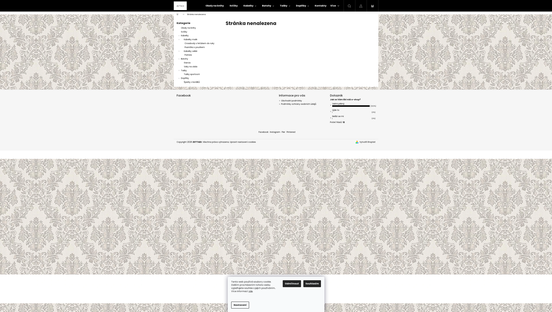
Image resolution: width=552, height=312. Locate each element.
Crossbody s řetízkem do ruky (199, 43)
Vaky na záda (190, 66)
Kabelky (185, 35)
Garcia (187, 62)
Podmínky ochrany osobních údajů (298, 104)
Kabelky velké (190, 51)
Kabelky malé (190, 39)
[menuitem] (215, 6)
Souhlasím (312, 283)
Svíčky (184, 31)
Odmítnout (292, 283)
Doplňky (185, 78)
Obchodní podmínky (291, 100)
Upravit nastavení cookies (243, 142)
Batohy (184, 58)
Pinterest (291, 132)
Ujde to (335, 110)
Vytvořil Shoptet (367, 142)
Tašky (184, 70)
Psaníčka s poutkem (195, 47)
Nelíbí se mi (338, 116)
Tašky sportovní (192, 74)
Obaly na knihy (188, 27)
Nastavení (240, 305)
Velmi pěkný (338, 103)
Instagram (275, 132)
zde (251, 291)
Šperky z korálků (192, 82)
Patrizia (188, 54)
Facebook (263, 132)
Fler (283, 132)
